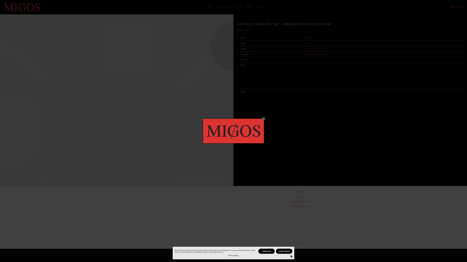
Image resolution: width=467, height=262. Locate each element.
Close (263, 119)
